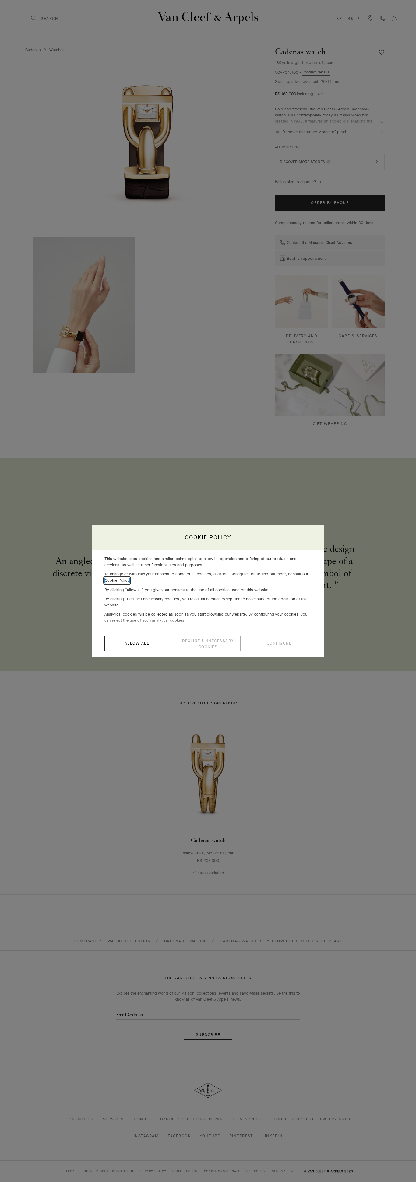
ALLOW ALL (137, 643)
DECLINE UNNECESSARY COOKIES (208, 643)
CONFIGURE (279, 643)
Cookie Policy (117, 580)
